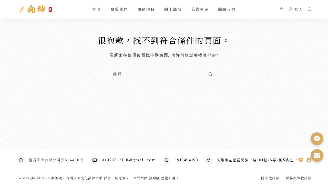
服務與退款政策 (299, 178)
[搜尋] (310, 9)
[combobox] (159, 74)
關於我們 (119, 9)
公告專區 (200, 9)
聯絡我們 (227, 9)
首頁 (96, 9)
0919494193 (186, 159)
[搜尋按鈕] (210, 74)
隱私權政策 (270, 178)
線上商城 (173, 9)
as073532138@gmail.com (129, 159)
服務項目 (146, 9)
